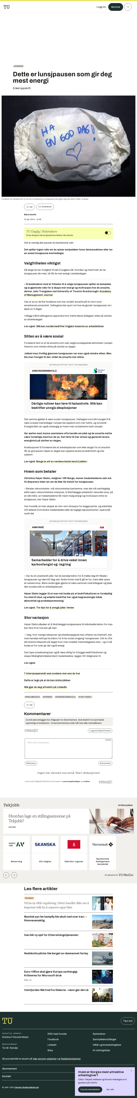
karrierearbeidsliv (65, 697)
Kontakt (6, 1076)
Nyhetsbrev (85, 697)
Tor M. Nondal (10, 1048)
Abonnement (9, 1068)
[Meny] (128, 7)
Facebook (53, 1039)
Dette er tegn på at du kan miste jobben (47, 680)
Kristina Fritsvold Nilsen (15, 1037)
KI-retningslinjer (101, 1050)
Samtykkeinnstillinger (104, 1039)
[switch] (108, 232)
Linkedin (51, 1045)
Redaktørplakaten (71, 1058)
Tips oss (128, 1021)
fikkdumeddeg (32, 697)
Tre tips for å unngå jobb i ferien (55, 607)
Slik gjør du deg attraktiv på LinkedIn (45, 687)
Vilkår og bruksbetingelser (107, 1045)
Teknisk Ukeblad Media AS (26, 1087)
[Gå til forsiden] (7, 7)
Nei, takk (110, 1089)
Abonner (115, 7)
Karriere (18, 66)
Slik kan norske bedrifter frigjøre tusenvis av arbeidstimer (70, 326)
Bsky (50, 1050)
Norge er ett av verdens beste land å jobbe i (61, 461)
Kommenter (47, 207)
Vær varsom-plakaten (45, 1058)
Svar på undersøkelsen (90, 1089)
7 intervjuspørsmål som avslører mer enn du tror (52, 673)
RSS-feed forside (57, 1034)
